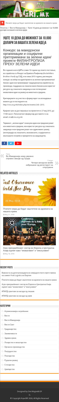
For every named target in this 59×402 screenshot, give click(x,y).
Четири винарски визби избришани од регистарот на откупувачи (39, 164)
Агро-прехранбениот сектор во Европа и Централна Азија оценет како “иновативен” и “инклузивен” (28, 249)
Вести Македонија (17, 28)
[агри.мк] (29, 9)
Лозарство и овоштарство (15, 342)
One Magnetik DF (35, 391)
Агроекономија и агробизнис (16, 311)
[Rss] (29, 395)
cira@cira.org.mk (15, 117)
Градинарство (10, 329)
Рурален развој (11, 360)
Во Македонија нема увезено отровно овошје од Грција (20, 156)
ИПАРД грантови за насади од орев (17, 296)
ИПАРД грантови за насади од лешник (18, 291)
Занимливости (10, 333)
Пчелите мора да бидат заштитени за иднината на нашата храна (31, 23)
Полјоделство (10, 351)
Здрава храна (10, 338)
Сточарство (9, 365)
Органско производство (14, 347)
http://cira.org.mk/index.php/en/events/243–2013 (23, 105)
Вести (7, 316)
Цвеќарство (9, 369)
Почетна (3, 28)
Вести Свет (9, 325)
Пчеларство (9, 356)
